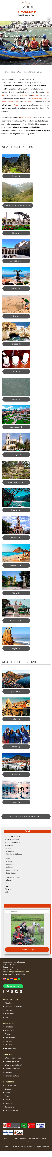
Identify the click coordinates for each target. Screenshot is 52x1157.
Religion (9, 867)
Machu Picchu (7, 102)
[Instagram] (27, 7)
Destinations (10, 1037)
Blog (7, 1017)
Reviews (8, 1010)
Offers (7, 1100)
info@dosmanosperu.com (19, 972)
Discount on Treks (12, 1110)
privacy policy (34, 1138)
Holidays (8, 880)
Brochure (9, 1089)
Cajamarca (28, 102)
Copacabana (15, 691)
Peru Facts (9, 848)
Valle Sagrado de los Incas (16, 205)
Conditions (9, 1107)
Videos (7, 892)
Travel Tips (9, 845)
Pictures (8, 889)
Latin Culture (11, 873)
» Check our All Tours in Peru (26, 816)
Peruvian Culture (12, 1076)
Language (10, 864)
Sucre (15, 774)
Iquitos (14, 537)
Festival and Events (12, 877)
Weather (8, 1045)
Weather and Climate (14, 854)
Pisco (14, 371)
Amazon (17, 105)
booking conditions (19, 1138)
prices (44, 1138)
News (7, 886)
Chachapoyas (14, 482)
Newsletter (9, 1014)
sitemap (7, 1138)
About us (8, 1003)
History (9, 861)
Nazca (3, 95)
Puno (41, 98)
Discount (8, 1103)
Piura (14, 593)
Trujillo (25, 95)
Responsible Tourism (13, 1006)
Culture (8, 858)
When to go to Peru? (12, 839)
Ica (14, 316)
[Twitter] (23, 7)
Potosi (14, 746)
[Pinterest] (31, 7)
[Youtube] (12, 991)
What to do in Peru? (12, 836)
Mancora (14, 565)
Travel (27, 831)
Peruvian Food (11, 1048)
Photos (8, 1034)
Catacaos (14, 620)
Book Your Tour (11, 1085)
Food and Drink (12, 870)
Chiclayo (35, 95)
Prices (7, 1096)
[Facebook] (20, 7)
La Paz (15, 719)
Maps (7, 883)
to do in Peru (25, 117)
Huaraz (16, 102)
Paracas (15, 344)
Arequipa (34, 98)
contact (26, 1141)
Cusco (46, 98)
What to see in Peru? (12, 842)
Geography (10, 851)
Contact (8, 1092)
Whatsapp (14, 986)
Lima (47, 92)
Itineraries (9, 1041)
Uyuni (15, 802)
